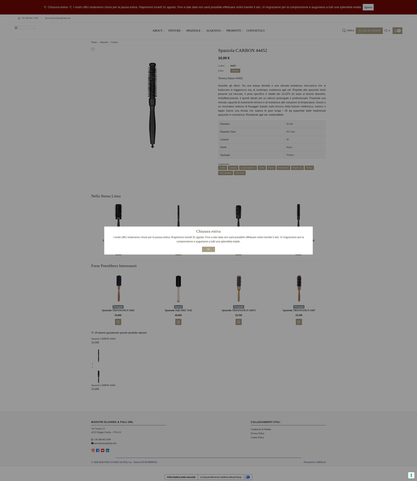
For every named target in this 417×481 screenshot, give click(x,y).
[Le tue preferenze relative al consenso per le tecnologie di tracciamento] (411, 475)
